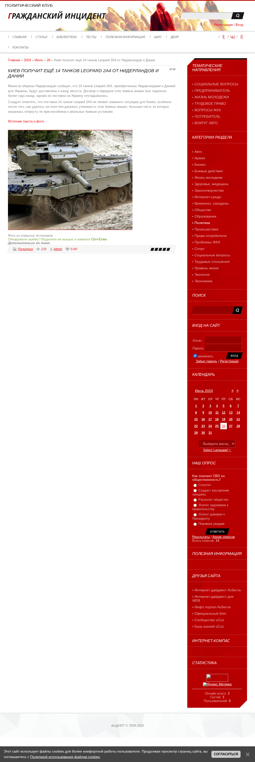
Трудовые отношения (212, 262)
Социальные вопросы (212, 255)
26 (48, 60)
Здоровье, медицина (211, 184)
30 (203, 433)
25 (217, 426)
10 (210, 412)
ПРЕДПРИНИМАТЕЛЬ (212, 91)
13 (231, 412)
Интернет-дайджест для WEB (213, 598)
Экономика (203, 281)
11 (217, 412)
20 (231, 419)
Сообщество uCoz (209, 620)
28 (238, 426)
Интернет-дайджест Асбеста (217, 590)
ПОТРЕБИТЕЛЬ (207, 116)
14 (238, 412)
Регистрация (223, 25)
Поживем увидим (211, 524)
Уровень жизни (206, 268)
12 (223, 412)
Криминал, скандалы (211, 203)
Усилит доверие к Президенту (208, 517)
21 (238, 419)
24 (210, 426)
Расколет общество (213, 499)
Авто (198, 152)
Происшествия (206, 229)
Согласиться (226, 754)
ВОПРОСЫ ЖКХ (207, 110)
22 (196, 426)
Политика (25, 249)
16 (203, 419)
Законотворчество (209, 190)
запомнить (205, 356)
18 (217, 419)
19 (223, 419)
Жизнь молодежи (208, 177)
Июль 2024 (204, 391)
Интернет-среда (207, 197)
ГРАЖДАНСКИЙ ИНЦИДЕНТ (57, 16)
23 (203, 426)
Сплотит (204, 485)
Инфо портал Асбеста (212, 607)
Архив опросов (223, 537)
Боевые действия (208, 171)
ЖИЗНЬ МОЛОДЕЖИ (211, 97)
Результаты (201, 537)
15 (196, 419)
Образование (205, 216)
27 (231, 426)
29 (196, 433)
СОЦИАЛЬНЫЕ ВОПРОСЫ (216, 84)
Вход (239, 25)
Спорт (199, 249)
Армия (199, 158)
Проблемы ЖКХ (207, 242)
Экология (202, 274)
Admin (58, 249)
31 (210, 433)
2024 (27, 60)
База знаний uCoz (209, 626)
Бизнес (200, 164)
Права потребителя (210, 236)
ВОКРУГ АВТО (206, 123)
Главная (14, 60)
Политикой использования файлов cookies (65, 757)
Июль (39, 60)
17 (210, 419)
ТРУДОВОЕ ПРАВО (210, 104)
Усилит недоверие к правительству (210, 507)
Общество (202, 210)
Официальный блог (210, 613)
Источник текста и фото (26, 121)
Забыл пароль (206, 361)
